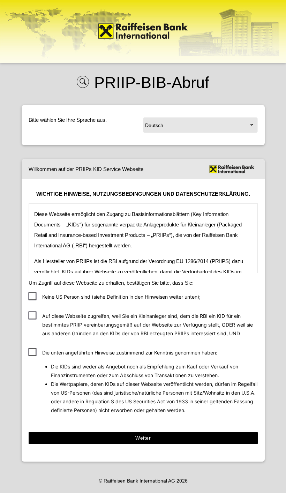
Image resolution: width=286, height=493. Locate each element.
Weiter (143, 438)
